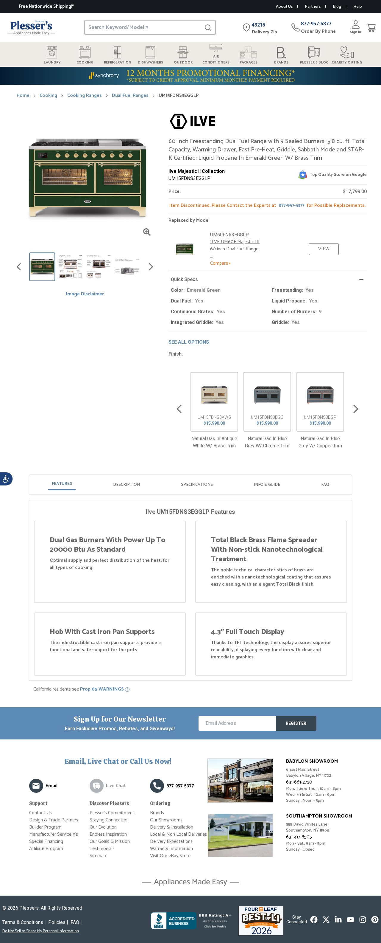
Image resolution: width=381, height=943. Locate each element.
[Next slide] (356, 409)
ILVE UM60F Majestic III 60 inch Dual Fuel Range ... (235, 249)
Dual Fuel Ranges (130, 95)
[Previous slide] (179, 409)
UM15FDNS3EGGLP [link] (179, 95)
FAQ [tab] (325, 484)
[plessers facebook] (314, 919)
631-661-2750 (299, 782)
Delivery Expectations (171, 841)
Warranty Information (171, 849)
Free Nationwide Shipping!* (46, 6)
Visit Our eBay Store (170, 856)
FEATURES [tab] (62, 483)
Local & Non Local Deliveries (178, 834)
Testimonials (102, 849)
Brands (157, 813)
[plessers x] (326, 919)
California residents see (78, 689)
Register (296, 723)
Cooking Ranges (84, 95)
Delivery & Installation (171, 827)
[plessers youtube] (350, 919)
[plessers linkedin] (338, 919)
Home (23, 95)
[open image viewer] (146, 232)
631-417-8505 (299, 837)
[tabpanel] (190, 591)
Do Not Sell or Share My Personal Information (40, 931)
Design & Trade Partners (53, 820)
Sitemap (98, 856)
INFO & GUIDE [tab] (267, 484)
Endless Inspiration (108, 834)
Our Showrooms (166, 820)
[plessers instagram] (362, 919)
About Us (284, 7)
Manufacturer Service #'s (53, 834)
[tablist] (190, 484)
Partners (313, 7)
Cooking (48, 95)
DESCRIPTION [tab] (126, 484)
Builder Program (45, 827)
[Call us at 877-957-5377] (157, 786)
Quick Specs (184, 279)
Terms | (24, 922)
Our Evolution (103, 827)
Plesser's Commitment (112, 813)
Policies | (58, 922)
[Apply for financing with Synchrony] (190, 76)
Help (357, 7)
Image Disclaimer (85, 294)
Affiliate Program (46, 849)
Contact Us (40, 813)
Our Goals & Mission (110, 841)
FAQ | (76, 922)
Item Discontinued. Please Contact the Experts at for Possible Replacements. (267, 205)
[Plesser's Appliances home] (31, 27)
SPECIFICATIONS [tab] (197, 484)
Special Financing (46, 841)
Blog (337, 7)
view (324, 249)
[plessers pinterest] (375, 919)
